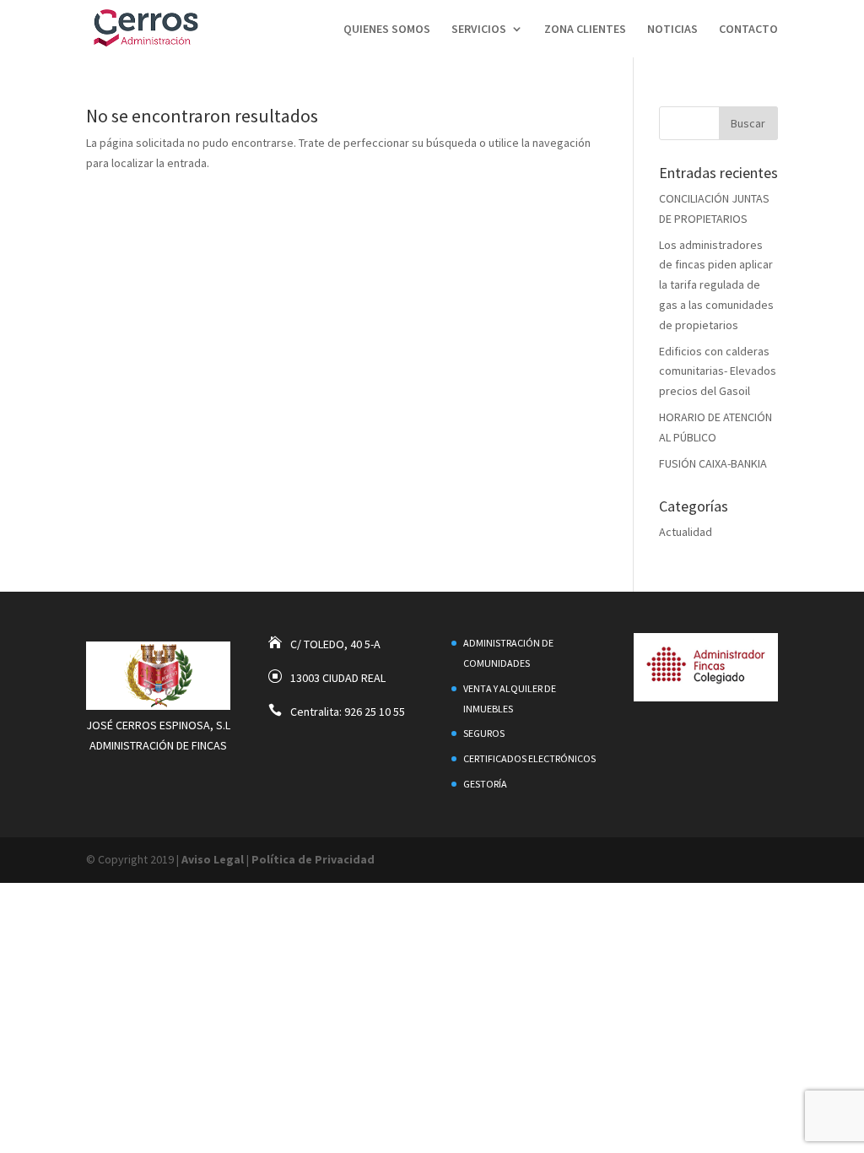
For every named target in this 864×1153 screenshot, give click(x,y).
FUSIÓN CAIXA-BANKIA (713, 463)
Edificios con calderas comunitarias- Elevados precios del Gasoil (717, 371)
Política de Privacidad (313, 859)
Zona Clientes (585, 29)
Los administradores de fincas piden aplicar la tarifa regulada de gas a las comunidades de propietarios (716, 285)
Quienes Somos (386, 29)
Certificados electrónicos (529, 758)
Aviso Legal (212, 859)
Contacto (748, 29)
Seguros (484, 733)
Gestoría (485, 783)
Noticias (672, 29)
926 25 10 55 (374, 711)
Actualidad (685, 531)
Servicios (478, 29)
